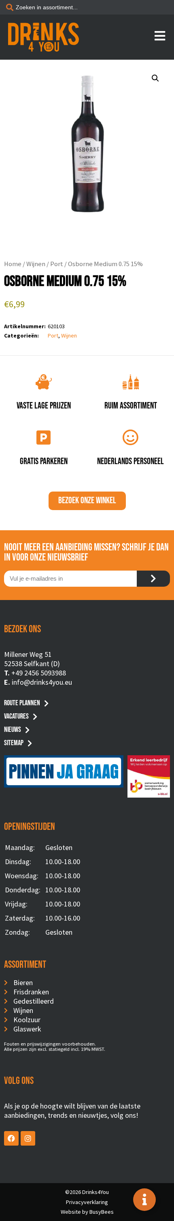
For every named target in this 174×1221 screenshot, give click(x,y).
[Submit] (153, 579)
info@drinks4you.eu (42, 682)
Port (56, 264)
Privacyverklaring (87, 1202)
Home (12, 264)
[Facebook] (11, 1138)
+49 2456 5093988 (38, 672)
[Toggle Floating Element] (144, 1199)
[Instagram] (28, 1138)
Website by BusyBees (87, 1211)
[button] (155, 78)
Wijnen (35, 264)
